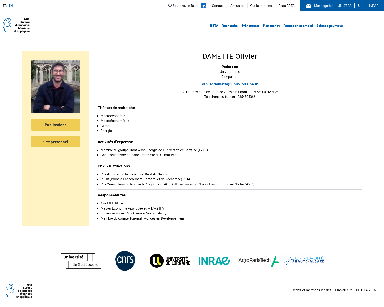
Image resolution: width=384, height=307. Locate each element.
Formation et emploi (298, 25)
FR (5, 5)
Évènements (250, 25)
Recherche (230, 25)
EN (11, 5)
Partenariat (271, 25)
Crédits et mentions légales (311, 290)
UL (360, 5)
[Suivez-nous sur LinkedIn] (203, 5)
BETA (214, 25)
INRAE (373, 5)
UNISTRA (345, 5)
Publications (56, 124)
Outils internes (261, 5)
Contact (218, 5)
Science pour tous (329, 25)
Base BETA (286, 5)
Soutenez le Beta (185, 5)
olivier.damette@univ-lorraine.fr (230, 84)
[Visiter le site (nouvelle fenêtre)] (81, 261)
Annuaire (237, 5)
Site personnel (55, 141)
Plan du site (343, 290)
